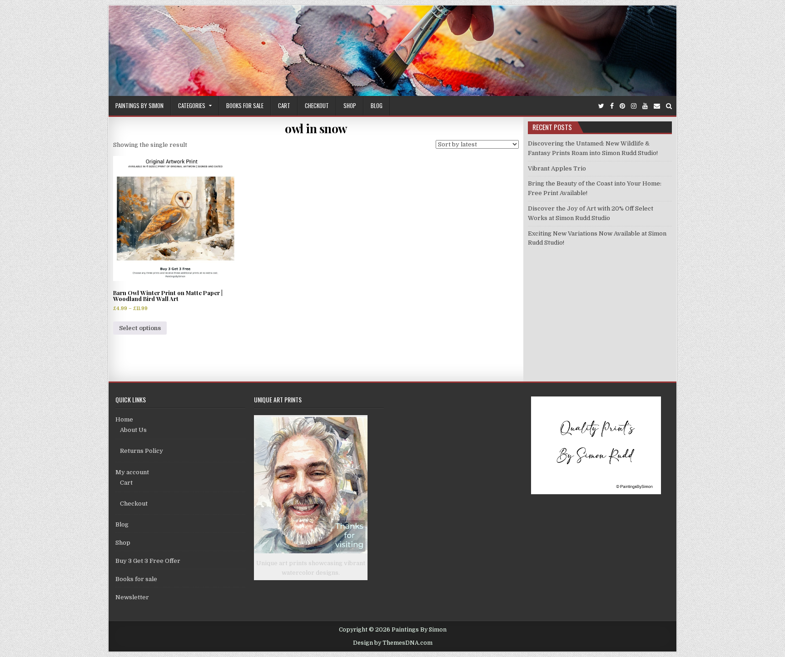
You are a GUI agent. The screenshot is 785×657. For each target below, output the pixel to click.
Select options (140, 328)
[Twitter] (601, 106)
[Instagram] (633, 106)
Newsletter (132, 597)
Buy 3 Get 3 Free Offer (147, 560)
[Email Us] (657, 106)
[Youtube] (645, 106)
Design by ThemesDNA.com (392, 643)
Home (124, 419)
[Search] (669, 106)
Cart (284, 105)
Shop (349, 105)
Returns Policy (141, 450)
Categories (191, 105)
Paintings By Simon (139, 105)
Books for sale (244, 105)
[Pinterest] (622, 106)
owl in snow (316, 128)
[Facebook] (612, 106)
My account (132, 472)
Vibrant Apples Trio (557, 168)
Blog (377, 105)
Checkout (317, 105)
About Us (133, 429)
